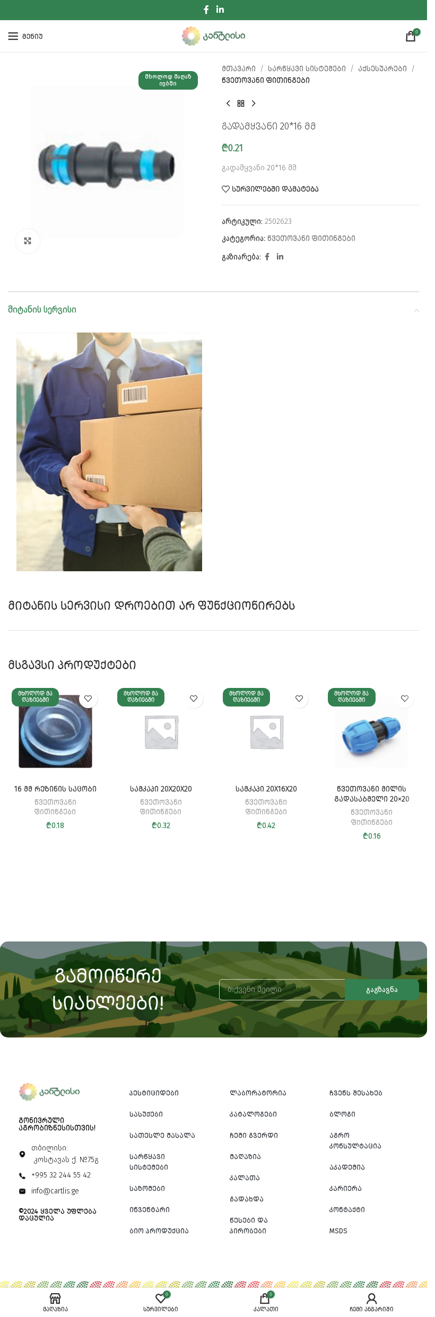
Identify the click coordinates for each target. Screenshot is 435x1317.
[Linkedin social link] (220, 10)
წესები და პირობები (249, 1225)
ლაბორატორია (258, 1093)
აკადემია (347, 1167)
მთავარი (239, 68)
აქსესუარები (382, 68)
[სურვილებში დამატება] (88, 699)
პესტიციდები (154, 1093)
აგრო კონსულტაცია (355, 1140)
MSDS (338, 1231)
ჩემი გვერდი (254, 1135)
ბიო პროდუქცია (159, 1231)
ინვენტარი (149, 1210)
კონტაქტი (347, 1210)
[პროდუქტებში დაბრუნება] (240, 104)
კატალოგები (253, 1114)
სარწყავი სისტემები (307, 68)
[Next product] (253, 104)
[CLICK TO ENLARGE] (28, 241)
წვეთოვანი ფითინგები (266, 80)
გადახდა (247, 1199)
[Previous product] (228, 104)
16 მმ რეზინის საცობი (55, 788)
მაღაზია (245, 1157)
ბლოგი (342, 1114)
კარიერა (345, 1188)
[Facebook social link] (206, 10)
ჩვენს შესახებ (355, 1093)
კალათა (245, 1178)
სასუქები (146, 1114)
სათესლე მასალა (162, 1135)
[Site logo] (214, 35)
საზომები (147, 1188)
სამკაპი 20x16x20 (266, 788)
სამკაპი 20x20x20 (161, 788)
